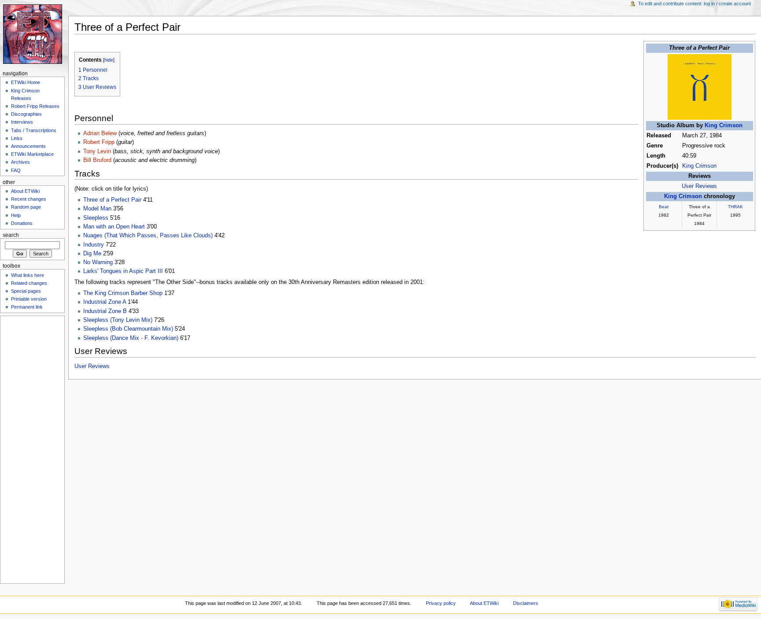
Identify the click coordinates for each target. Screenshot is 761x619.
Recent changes (28, 199)
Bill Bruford (97, 160)
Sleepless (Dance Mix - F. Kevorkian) (130, 338)
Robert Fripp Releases (35, 106)
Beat (664, 206)
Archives (20, 162)
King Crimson (724, 125)
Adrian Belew (100, 133)
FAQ (16, 170)
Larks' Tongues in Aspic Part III (123, 271)
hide (108, 60)
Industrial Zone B (105, 311)
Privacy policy (441, 603)
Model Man (97, 209)
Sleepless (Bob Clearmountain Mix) (128, 329)
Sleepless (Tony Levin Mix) (117, 320)
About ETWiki (25, 191)
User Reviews (699, 186)
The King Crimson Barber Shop (123, 293)
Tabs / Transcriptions (33, 130)
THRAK (735, 206)
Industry (93, 245)
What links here (27, 275)
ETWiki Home (25, 82)
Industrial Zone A (104, 302)
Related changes (29, 283)
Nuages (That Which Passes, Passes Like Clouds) (148, 235)
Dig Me (92, 254)
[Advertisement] (29, 448)
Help (16, 215)
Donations (22, 223)
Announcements (28, 146)
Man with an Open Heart (114, 227)
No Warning (98, 262)
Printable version (29, 299)
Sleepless (95, 218)
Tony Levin (97, 151)
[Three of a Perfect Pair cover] (699, 87)
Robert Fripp (99, 142)
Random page (26, 207)
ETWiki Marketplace (32, 154)
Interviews (22, 122)
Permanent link (27, 307)
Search (11, 235)
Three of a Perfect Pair (112, 200)
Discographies (26, 114)
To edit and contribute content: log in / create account (694, 3)
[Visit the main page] (34, 34)
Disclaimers (525, 603)
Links (16, 138)
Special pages (26, 291)
